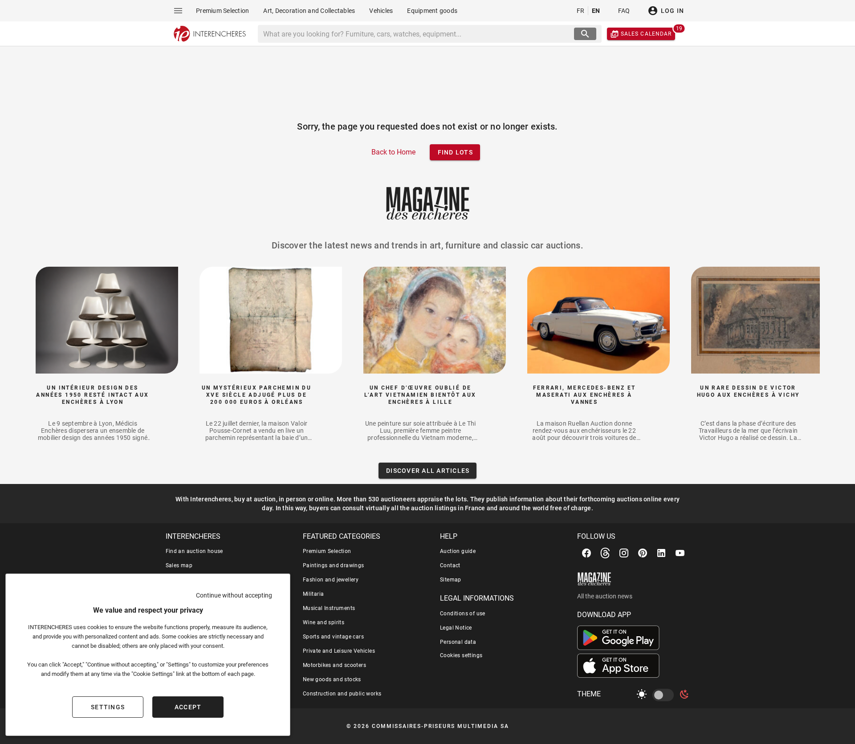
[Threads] (605, 553)
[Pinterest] (643, 553)
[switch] (665, 695)
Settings (108, 707)
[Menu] (178, 10)
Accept (188, 707)
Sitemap (450, 580)
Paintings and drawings (333, 565)
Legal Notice (456, 628)
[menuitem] (222, 10)
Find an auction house (194, 551)
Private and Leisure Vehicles (339, 651)
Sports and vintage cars (333, 637)
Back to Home (393, 152)
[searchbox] (416, 34)
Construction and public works (342, 694)
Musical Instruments (329, 608)
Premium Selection (327, 551)
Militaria (313, 594)
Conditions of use (462, 613)
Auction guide (458, 551)
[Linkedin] (661, 553)
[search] (585, 34)
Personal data (458, 642)
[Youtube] (680, 553)
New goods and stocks (332, 679)
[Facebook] (586, 553)
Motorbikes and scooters (334, 665)
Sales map (179, 565)
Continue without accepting (234, 595)
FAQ (624, 10)
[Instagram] (624, 553)
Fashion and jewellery (330, 580)
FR (581, 10)
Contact (450, 565)
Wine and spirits (323, 622)
